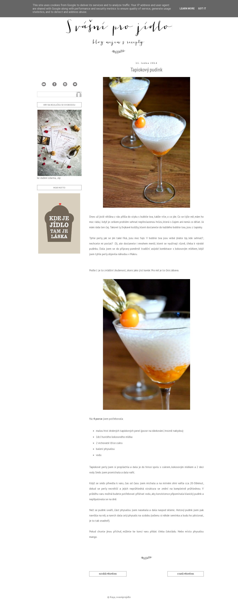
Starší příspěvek (185, 573)
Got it (202, 8)
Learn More (187, 8)
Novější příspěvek (108, 573)
